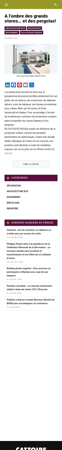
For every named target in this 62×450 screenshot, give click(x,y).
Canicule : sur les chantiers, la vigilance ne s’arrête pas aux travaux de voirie (29, 231)
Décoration (34, 28)
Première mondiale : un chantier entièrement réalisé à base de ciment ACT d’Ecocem (29, 287)
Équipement (12, 32)
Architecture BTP (15, 28)
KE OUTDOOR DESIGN (31, 32)
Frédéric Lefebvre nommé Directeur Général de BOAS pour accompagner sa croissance (31, 301)
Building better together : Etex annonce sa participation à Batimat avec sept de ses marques (29, 272)
